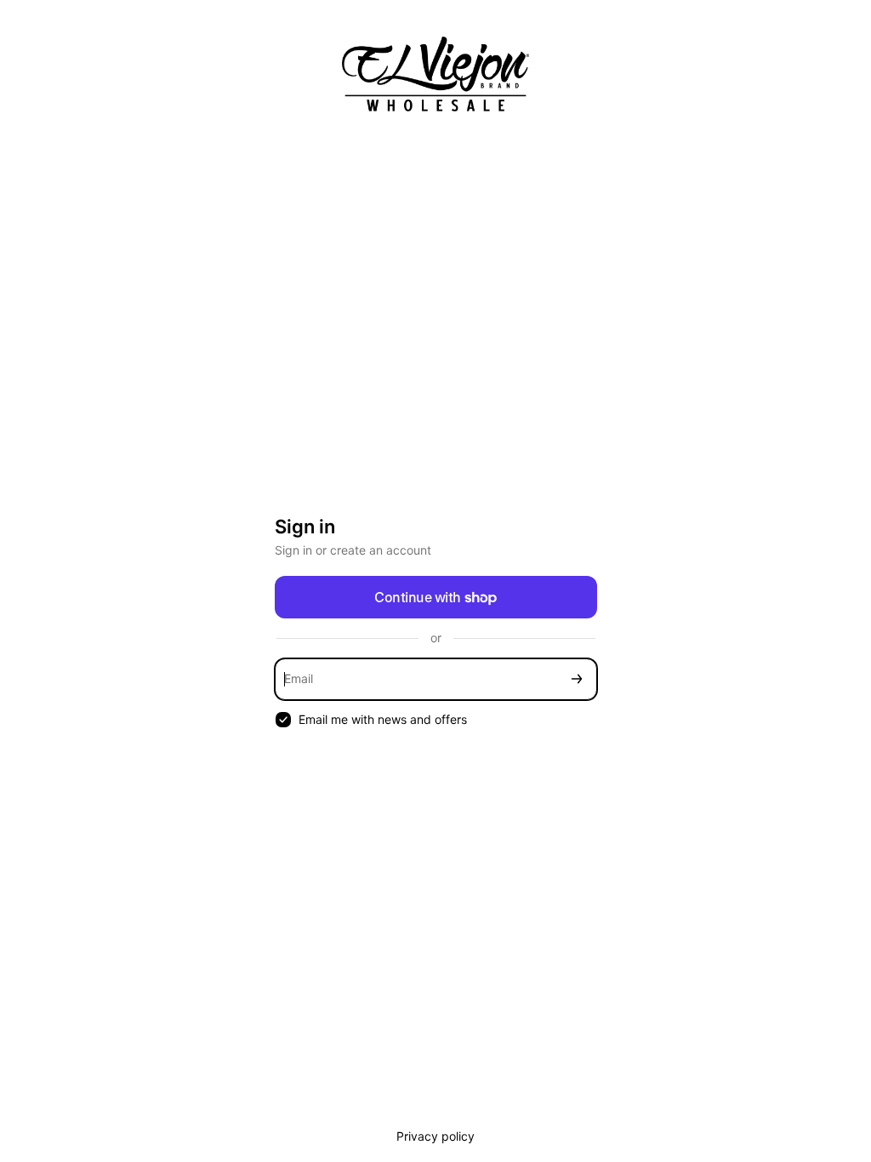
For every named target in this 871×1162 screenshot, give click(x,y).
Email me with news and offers (383, 719)
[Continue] (576, 679)
